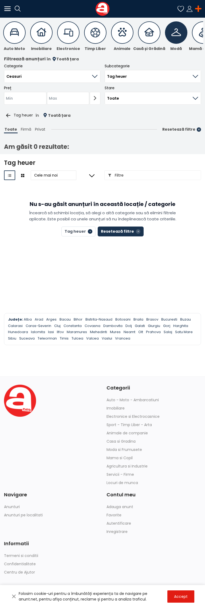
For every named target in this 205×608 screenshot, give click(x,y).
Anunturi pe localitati (23, 515)
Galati (140, 325)
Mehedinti (98, 331)
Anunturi (12, 506)
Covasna (92, 325)
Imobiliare (116, 408)
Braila (138, 319)
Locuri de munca (122, 482)
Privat (40, 129)
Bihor (78, 319)
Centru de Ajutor (19, 572)
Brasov (152, 319)
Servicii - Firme (120, 474)
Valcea (92, 338)
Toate (11, 129)
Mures (115, 331)
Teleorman (47, 338)
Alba (28, 319)
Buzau (185, 319)
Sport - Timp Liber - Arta (129, 424)
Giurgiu (154, 325)
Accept (181, 596)
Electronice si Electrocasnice (133, 416)
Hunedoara (18, 331)
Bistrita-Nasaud (98, 319)
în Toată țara (62, 59)
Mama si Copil (120, 458)
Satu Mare (184, 331)
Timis (64, 338)
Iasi (51, 331)
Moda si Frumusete (124, 449)
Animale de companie (127, 433)
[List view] (9, 175)
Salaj (168, 331)
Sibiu (12, 338)
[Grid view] (22, 175)
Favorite (114, 515)
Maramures (77, 331)
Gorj (166, 325)
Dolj (128, 325)
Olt (140, 331)
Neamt (129, 331)
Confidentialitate (20, 564)
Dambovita (113, 325)
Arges (51, 319)
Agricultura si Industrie (127, 466)
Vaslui (107, 338)
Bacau (65, 319)
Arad (39, 319)
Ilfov (60, 331)
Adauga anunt (120, 506)
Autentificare (119, 523)
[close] (14, 596)
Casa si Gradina (121, 441)
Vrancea (122, 338)
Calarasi (15, 325)
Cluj (57, 325)
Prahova (153, 331)
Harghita (180, 325)
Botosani (123, 319)
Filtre (119, 175)
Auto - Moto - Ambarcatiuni (133, 400)
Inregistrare (117, 531)
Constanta (73, 325)
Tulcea (77, 338)
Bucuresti (169, 319)
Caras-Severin (38, 325)
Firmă (26, 129)
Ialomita (38, 331)
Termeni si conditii (21, 555)
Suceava (27, 338)
